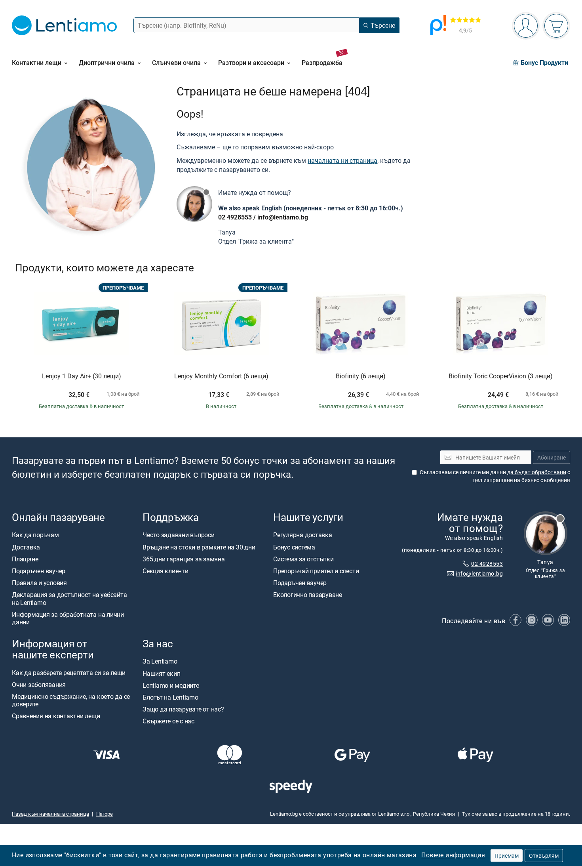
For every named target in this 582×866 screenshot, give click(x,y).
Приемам (507, 855)
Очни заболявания (39, 684)
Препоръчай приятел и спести (316, 571)
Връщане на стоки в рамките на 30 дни (199, 547)
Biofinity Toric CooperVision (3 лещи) (501, 376)
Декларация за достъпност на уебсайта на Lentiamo (69, 599)
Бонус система (294, 547)
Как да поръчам (35, 535)
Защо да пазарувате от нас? (183, 709)
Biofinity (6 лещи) (361, 376)
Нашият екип (161, 673)
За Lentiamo (160, 661)
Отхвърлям (544, 855)
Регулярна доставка (302, 535)
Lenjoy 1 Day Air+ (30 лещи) (81, 376)
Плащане (25, 559)
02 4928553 (235, 217)
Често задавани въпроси (179, 535)
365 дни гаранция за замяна (184, 559)
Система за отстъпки (303, 559)
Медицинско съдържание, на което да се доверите (71, 700)
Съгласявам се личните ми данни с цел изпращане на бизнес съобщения (495, 476)
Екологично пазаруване (307, 595)
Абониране (551, 457)
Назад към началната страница (50, 813)
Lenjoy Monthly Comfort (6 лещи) (221, 376)
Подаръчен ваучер (38, 571)
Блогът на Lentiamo (170, 697)
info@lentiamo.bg (282, 217)
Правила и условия (39, 583)
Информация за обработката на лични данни (68, 618)
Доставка (26, 547)
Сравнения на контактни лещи (56, 716)
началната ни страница (342, 160)
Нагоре (104, 813)
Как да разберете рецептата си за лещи (69, 672)
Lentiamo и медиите (171, 685)
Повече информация (453, 855)
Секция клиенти (165, 571)
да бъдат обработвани (536, 472)
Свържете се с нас (168, 721)
